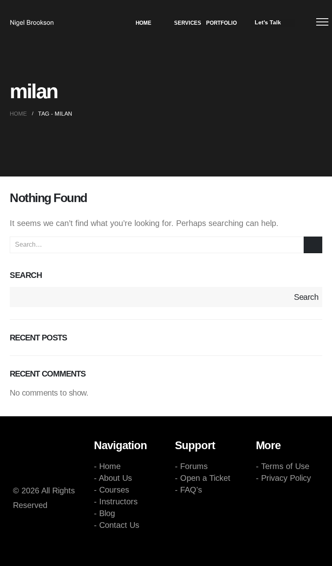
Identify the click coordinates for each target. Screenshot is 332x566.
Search (26, 275)
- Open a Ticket (202, 477)
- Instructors (116, 501)
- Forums (191, 466)
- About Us (113, 477)
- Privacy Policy (283, 477)
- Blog (104, 513)
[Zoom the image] (48, 460)
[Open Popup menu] (322, 22)
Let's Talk (268, 22)
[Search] (313, 245)
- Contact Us (116, 525)
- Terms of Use (282, 466)
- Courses (111, 489)
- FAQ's (188, 489)
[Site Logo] (32, 23)
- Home (107, 466)
